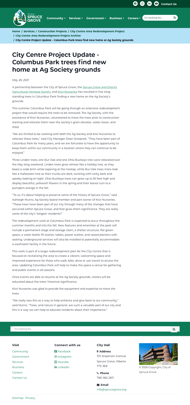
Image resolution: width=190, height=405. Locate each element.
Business (18, 367)
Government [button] (95, 18)
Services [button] (75, 18)
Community (20, 351)
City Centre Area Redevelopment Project (97, 31)
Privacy (30, 398)
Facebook (64, 351)
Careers (17, 372)
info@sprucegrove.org (111, 389)
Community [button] (55, 18)
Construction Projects (52, 31)
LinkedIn (63, 367)
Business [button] (116, 18)
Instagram (64, 356)
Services (29, 31)
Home (16, 31)
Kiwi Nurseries (67, 91)
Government (20, 356)
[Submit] (175, 18)
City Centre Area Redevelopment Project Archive (48, 35)
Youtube (63, 362)
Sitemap (17, 398)
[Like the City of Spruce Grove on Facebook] (135, 4)
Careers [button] (133, 18)
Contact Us (169, 4)
